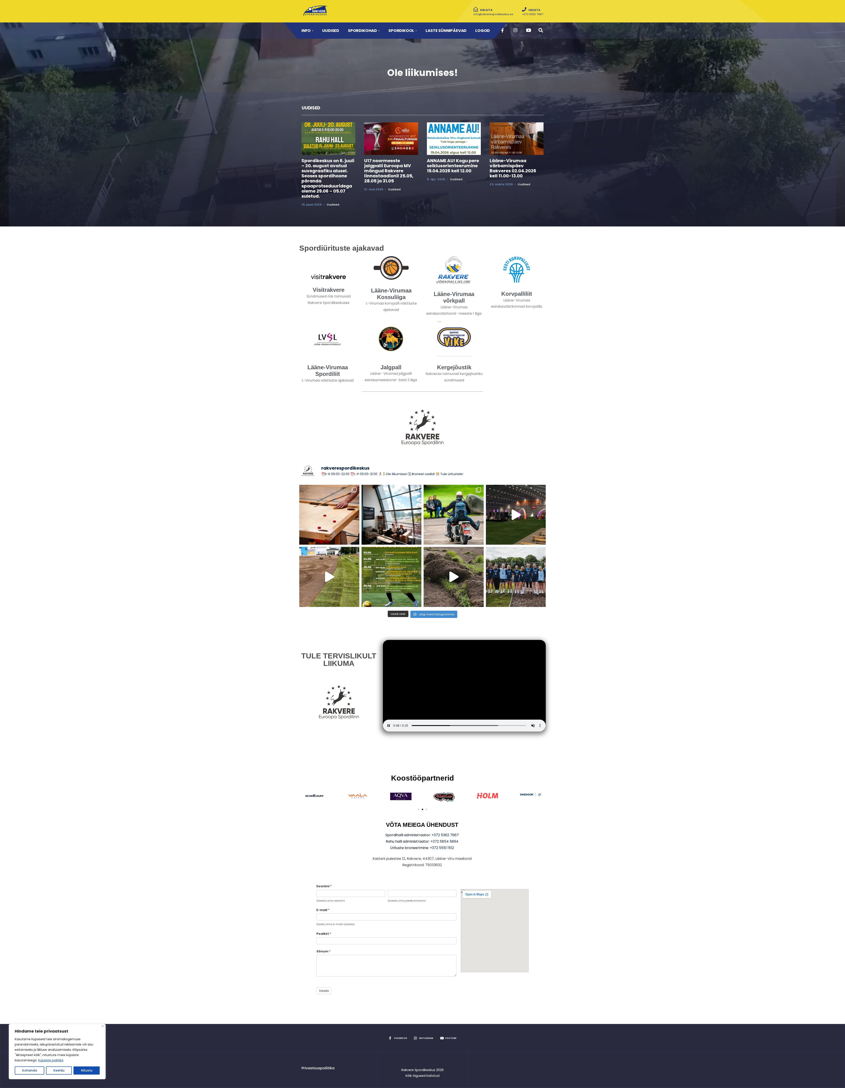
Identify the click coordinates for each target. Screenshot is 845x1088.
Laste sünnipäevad (446, 30)
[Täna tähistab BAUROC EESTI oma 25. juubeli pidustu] (516, 515)
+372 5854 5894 (444, 841)
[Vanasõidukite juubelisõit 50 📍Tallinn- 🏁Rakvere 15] (454, 515)
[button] (418, 809)
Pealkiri (323, 934)
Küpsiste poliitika (50, 1060)
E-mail (322, 910)
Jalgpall (390, 367)
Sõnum (323, 951)
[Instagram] (515, 30)
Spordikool (401, 30)
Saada (324, 991)
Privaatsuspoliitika (317, 1068)
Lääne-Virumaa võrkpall (454, 297)
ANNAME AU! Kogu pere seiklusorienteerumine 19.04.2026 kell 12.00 (453, 166)
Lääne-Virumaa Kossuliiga (391, 293)
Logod (482, 30)
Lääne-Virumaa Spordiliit (327, 370)
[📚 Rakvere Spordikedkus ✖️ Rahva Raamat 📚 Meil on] (392, 515)
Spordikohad (362, 30)
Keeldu (58, 1070)
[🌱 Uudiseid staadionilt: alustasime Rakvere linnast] (454, 577)
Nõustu (86, 1070)
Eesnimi (324, 886)
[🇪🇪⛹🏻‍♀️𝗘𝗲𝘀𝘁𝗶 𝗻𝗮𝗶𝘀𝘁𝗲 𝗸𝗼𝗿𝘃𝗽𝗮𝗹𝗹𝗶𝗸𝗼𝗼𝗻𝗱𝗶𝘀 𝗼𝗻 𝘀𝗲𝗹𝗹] (516, 577)
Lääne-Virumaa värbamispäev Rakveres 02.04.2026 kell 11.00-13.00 (513, 168)
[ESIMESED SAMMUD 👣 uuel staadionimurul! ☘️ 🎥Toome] (329, 577)
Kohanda (29, 1070)
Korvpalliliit (516, 293)
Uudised (330, 30)
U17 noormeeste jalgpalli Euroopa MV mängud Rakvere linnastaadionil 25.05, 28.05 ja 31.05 (388, 171)
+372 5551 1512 (442, 847)
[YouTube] (527, 30)
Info (306, 30)
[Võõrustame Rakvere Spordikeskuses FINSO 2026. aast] (329, 515)
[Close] (103, 1026)
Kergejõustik (454, 367)
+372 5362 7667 (445, 835)
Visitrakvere (328, 290)
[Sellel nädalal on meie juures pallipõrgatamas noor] (392, 577)
